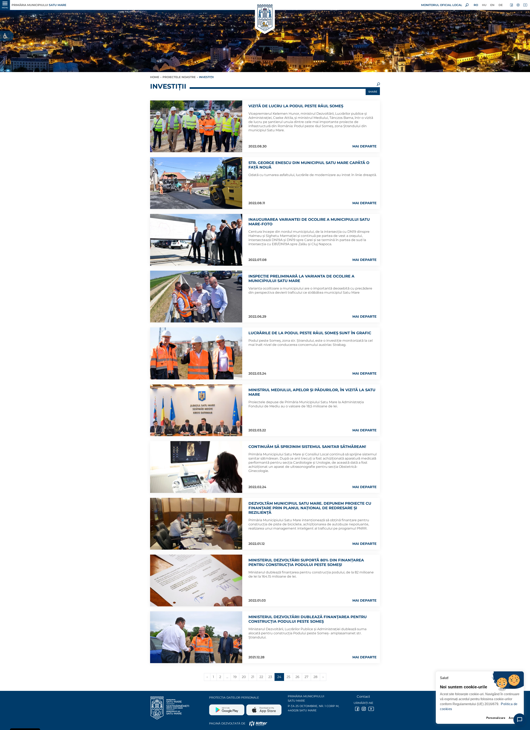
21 (252, 677)
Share (372, 91)
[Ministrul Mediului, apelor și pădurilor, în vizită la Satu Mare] (196, 410)
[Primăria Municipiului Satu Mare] (265, 18)
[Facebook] (511, 5)
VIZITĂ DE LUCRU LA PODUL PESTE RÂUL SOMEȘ (295, 106)
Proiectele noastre (179, 77)
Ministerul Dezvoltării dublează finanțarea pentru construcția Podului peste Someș (307, 619)
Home (154, 77)
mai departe (364, 146)
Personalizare (495, 717)
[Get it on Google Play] (227, 708)
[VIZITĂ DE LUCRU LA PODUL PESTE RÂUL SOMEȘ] (196, 126)
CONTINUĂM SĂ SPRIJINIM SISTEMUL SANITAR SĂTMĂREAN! (307, 446)
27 (306, 677)
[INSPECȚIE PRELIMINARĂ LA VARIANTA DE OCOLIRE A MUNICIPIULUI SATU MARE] (196, 296)
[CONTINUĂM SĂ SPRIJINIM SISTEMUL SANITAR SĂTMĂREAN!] (196, 467)
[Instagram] (518, 5)
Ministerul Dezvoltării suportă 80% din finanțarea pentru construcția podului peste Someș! (306, 562)
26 (297, 677)
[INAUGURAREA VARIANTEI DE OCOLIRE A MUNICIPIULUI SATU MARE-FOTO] (196, 240)
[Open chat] (519, 719)
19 (235, 677)
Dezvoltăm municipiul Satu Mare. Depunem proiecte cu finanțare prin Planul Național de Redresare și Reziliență (309, 508)
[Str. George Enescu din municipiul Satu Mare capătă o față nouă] (196, 183)
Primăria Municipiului (39, 5)
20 (244, 677)
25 (288, 677)
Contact (363, 697)
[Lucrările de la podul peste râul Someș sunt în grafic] (196, 353)
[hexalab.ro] (258, 723)
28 (315, 677)
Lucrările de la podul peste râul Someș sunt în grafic (309, 333)
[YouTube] (525, 5)
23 (270, 677)
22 (261, 677)
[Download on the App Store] (263, 708)
